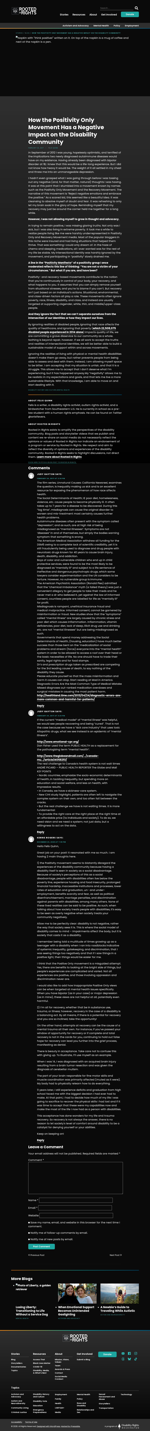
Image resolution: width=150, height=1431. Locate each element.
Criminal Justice (19, 1412)
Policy (117, 25)
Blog (27, 33)
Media (58, 1412)
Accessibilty (16, 1422)
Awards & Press (62, 1369)
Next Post (115, 1255)
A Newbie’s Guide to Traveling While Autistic (117, 1309)
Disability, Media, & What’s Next (41, 1371)
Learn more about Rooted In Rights (59, 457)
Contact (59, 1373)
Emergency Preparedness (40, 1411)
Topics (14, 1370)
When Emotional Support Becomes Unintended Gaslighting (76, 1310)
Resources (79, 14)
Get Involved (109, 14)
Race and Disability (81, 1404)
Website (33, 1215)
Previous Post (37, 1255)
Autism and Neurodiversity (112, 1315)
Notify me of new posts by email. (51, 1239)
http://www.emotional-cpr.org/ (58, 742)
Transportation (106, 1408)
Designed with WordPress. (48, 1426)
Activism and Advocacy (76, 25)
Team (57, 1365)
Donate (130, 14)
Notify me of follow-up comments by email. (59, 1233)
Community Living (19, 1408)
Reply (40, 706)
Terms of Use (31, 1422)
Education (38, 1405)
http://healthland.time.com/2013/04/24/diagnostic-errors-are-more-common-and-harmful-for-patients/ (79, 697)
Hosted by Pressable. (70, 1426)
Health (58, 1403)
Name (33, 1200)
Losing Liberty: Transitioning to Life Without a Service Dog (32, 1310)
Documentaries (18, 1367)
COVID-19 (37, 1367)
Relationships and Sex (85, 1411)
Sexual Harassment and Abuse (107, 1397)
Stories (64, 14)
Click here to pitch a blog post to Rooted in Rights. (52, 462)
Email (33, 1208)
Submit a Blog (83, 1359)
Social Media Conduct (61, 1377)
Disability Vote (40, 1401)
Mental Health (101, 25)
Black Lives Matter (42, 1363)
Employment (132, 25)
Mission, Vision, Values (62, 1360)
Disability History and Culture (42, 390)
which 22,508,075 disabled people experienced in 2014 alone (72, 330)
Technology (126, 1394)
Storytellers (16, 1363)
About (93, 14)
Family (58, 1399)
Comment (36, 1160)
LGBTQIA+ (59, 1408)
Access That (39, 1359)
